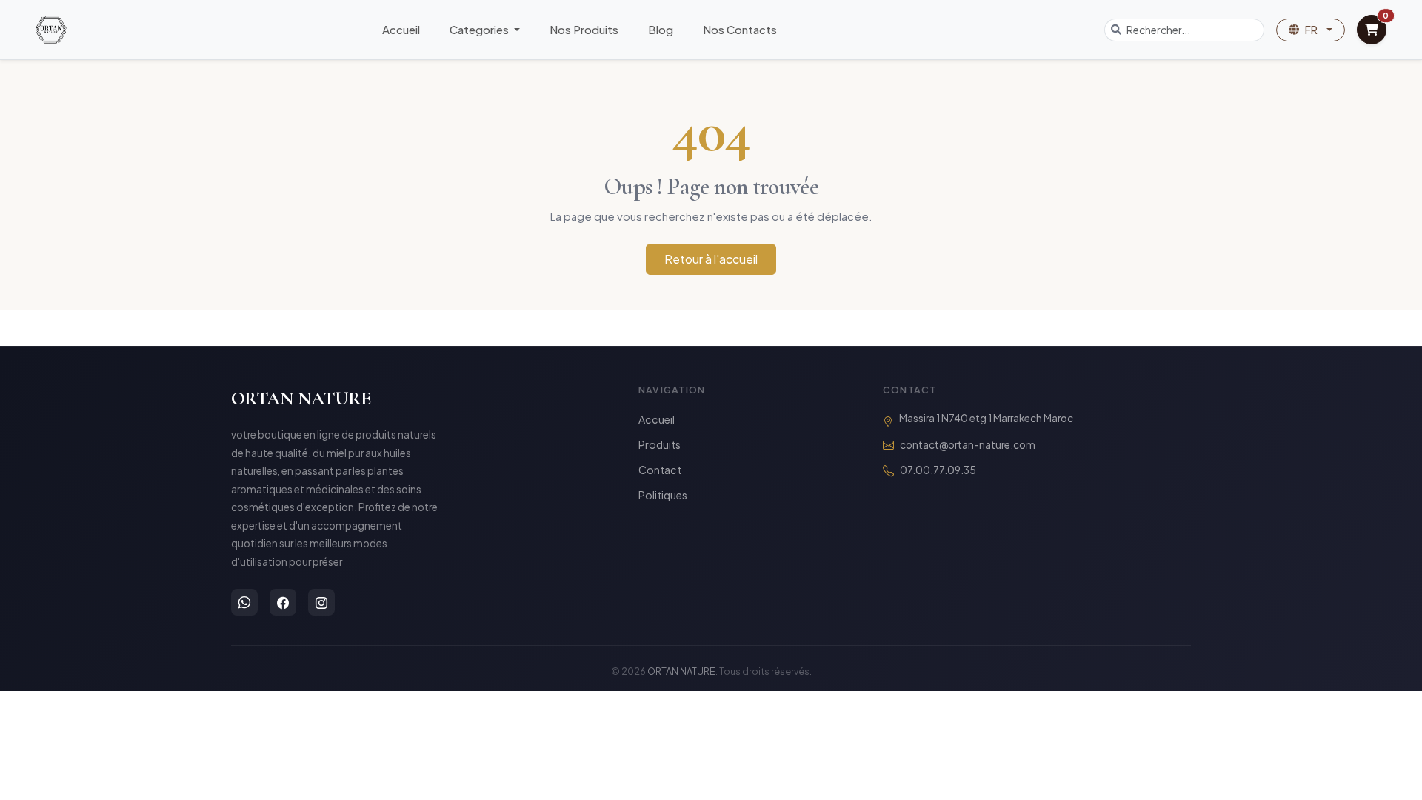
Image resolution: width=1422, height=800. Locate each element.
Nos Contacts (740, 29)
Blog (660, 29)
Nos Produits (584, 29)
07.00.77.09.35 (938, 470)
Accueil (401, 29)
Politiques (662, 494)
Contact (659, 469)
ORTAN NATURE (301, 398)
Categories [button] (480, 29)
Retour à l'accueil (711, 259)
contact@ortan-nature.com (967, 445)
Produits (659, 444)
